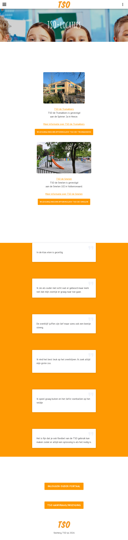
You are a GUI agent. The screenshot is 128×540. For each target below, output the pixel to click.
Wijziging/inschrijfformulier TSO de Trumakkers (64, 132)
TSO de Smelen (64, 178)
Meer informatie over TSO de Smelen (64, 193)
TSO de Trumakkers (64, 109)
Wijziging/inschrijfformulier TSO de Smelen (64, 202)
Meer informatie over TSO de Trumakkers (64, 124)
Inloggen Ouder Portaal (64, 486)
